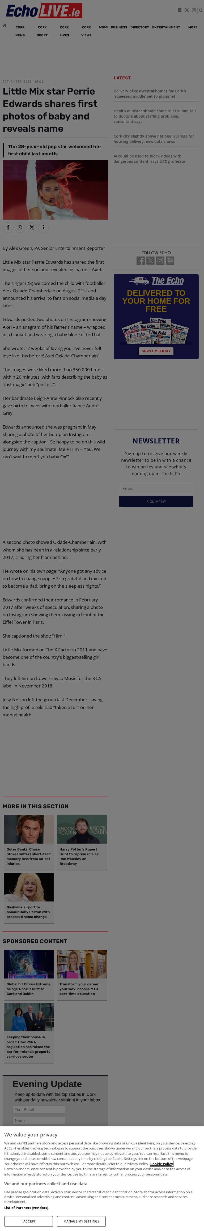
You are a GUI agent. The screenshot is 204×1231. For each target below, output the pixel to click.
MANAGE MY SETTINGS (81, 1221)
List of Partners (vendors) (26, 1207)
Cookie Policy (161, 1163)
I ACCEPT (29, 1221)
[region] (102, 1178)
